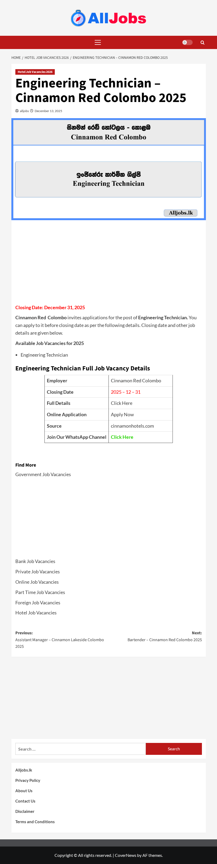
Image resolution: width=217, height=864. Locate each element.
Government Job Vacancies (43, 474)
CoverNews (125, 855)
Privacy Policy (27, 780)
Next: (165, 636)
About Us (24, 790)
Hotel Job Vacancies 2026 (35, 72)
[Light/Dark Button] (187, 42)
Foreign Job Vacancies (37, 602)
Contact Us (25, 801)
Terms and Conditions (35, 821)
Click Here (121, 403)
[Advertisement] (108, 264)
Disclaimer (24, 811)
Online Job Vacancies (37, 582)
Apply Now (122, 414)
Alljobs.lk (23, 770)
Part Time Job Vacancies (40, 592)
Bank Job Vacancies (35, 561)
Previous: (59, 639)
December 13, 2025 (48, 111)
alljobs (24, 111)
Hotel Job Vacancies (36, 612)
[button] (96, 42)
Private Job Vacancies (37, 571)
